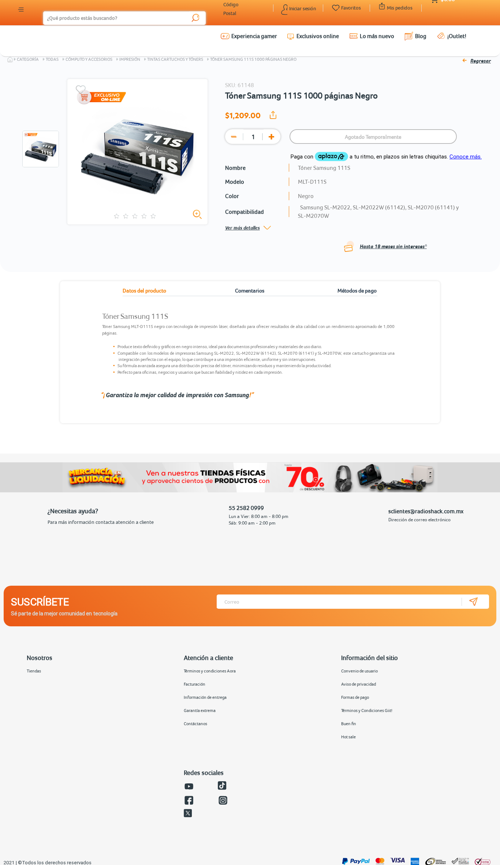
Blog (420, 36)
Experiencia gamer (254, 36)
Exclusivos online (317, 36)
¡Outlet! (456, 36)
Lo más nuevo (377, 36)
